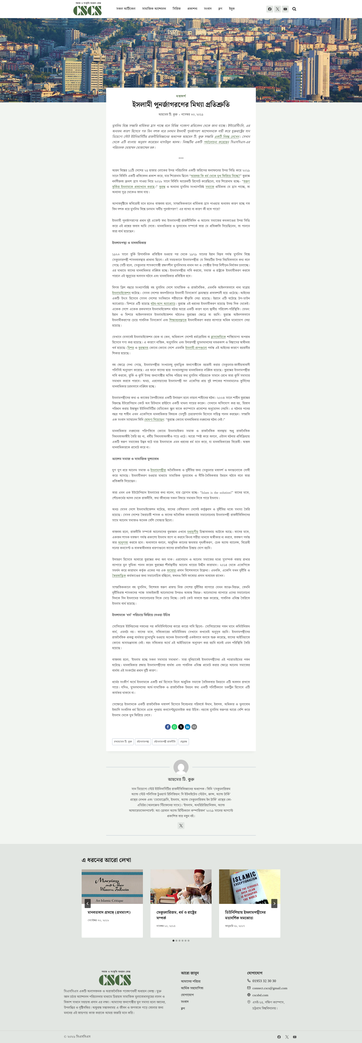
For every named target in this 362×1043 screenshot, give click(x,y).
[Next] (274, 903)
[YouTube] (285, 9)
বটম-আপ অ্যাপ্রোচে (163, 304)
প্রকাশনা (192, 8)
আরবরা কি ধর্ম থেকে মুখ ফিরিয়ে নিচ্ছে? (215, 176)
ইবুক (232, 8)
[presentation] (112, 886)
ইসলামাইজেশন (121, 293)
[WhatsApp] (174, 727)
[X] (277, 9)
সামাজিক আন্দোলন (154, 8)
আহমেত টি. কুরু (168, 114)
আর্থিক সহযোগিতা (192, 988)
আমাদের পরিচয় (191, 981)
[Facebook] (269, 9)
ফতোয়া (171, 570)
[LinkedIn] (187, 727)
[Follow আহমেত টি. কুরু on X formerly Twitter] (181, 825)
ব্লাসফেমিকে (218, 337)
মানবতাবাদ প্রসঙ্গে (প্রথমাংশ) (109, 913)
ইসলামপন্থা (143, 742)
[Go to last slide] (88, 903)
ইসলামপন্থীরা (158, 470)
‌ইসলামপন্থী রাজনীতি (165, 742)
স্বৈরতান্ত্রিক (119, 576)
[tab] (173, 941)
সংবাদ (208, 8)
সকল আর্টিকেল (125, 8)
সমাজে (210, 187)
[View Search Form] (294, 9)
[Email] (194, 727)
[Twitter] (287, 1037)
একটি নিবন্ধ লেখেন (226, 136)
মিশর (130, 348)
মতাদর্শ (181, 96)
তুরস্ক (162, 187)
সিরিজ (177, 8)
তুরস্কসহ (143, 348)
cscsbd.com (260, 995)
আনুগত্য (123, 542)
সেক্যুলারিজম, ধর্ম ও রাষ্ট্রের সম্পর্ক (176, 915)
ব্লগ (220, 8)
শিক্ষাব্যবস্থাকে (178, 320)
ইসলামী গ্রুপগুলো (196, 348)
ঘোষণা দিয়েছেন (154, 419)
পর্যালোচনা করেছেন (216, 142)
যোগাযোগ (187, 995)
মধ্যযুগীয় (192, 532)
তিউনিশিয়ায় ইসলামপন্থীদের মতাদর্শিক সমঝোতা (245, 915)
